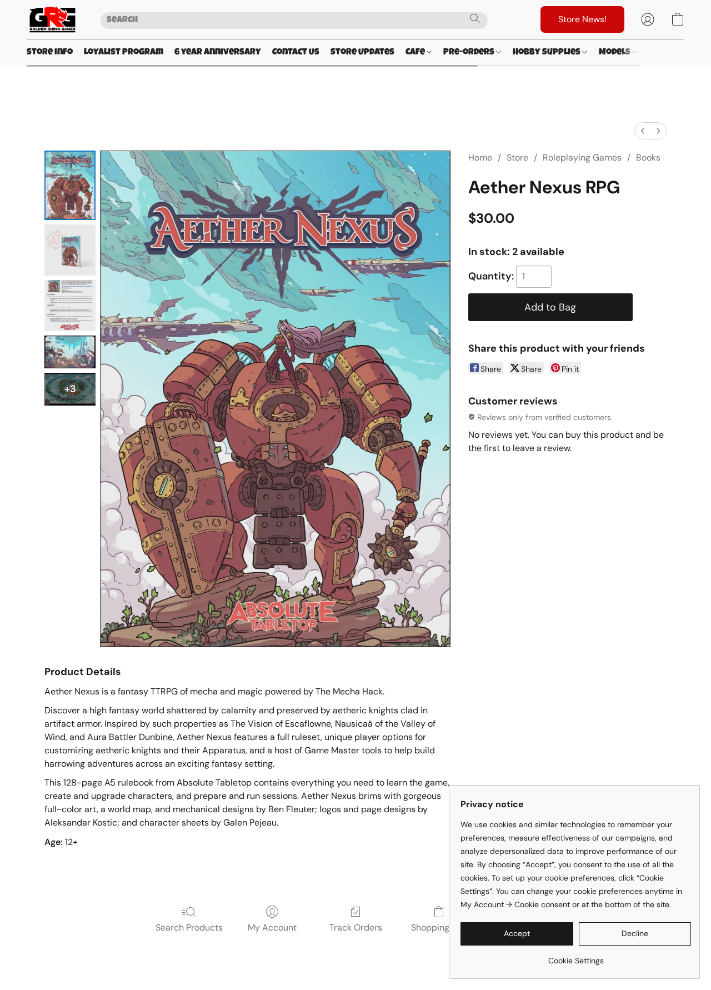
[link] (575, 956)
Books (648, 157)
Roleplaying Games (582, 157)
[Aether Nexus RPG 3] (70, 352)
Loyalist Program (123, 52)
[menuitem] (642, 131)
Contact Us (295, 52)
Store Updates (362, 52)
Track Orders (355, 927)
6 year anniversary (217, 52)
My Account (272, 927)
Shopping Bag (439, 927)
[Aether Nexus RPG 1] (70, 250)
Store (517, 157)
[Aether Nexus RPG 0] (70, 185)
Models (615, 52)
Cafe (416, 52)
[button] (52, 19)
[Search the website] (475, 18)
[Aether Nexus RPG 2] (70, 305)
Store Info (50, 52)
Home (480, 157)
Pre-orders (469, 52)
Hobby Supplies (547, 52)
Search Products (189, 927)
